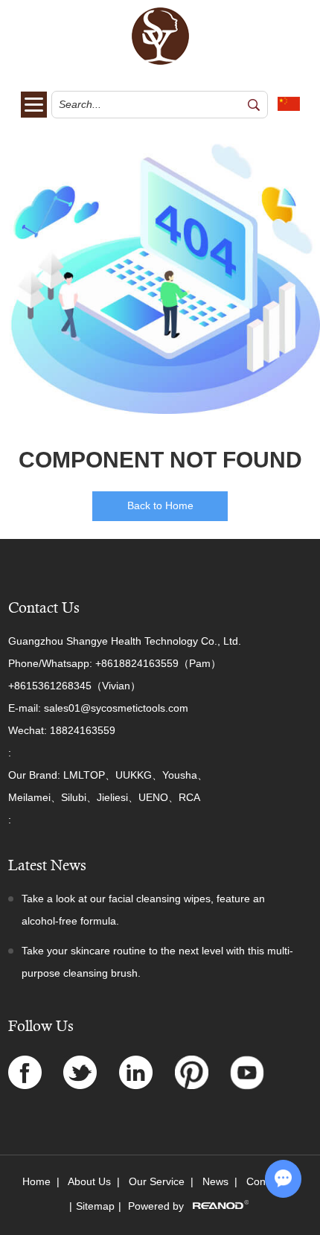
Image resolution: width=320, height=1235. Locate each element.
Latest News (47, 865)
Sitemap (95, 1206)
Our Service (157, 1181)
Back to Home (160, 505)
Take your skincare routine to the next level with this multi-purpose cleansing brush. (157, 962)
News (215, 1181)
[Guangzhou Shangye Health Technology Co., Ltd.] (160, 62)
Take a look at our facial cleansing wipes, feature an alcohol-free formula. (143, 910)
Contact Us (44, 607)
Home (36, 1181)
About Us (89, 1181)
